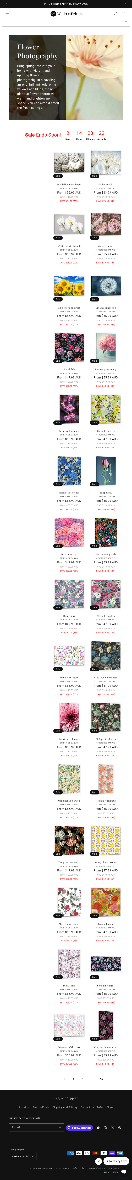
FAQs (100, 1107)
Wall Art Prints (45, 1168)
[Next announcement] (125, 4)
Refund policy (79, 1168)
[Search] (126, 22)
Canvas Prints (41, 1107)
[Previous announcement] (6, 4)
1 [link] (64, 1079)
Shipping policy (116, 1168)
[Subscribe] (60, 1127)
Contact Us (87, 1107)
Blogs (110, 1107)
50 (101, 1079)
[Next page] (110, 1079)
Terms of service (97, 1168)
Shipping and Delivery (65, 1107)
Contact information (113, 1172)
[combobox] (66, 23)
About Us (24, 1107)
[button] (7, 13)
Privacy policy (62, 1168)
